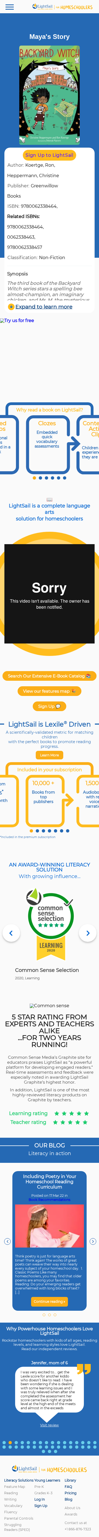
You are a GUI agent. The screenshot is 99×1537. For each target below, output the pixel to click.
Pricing (70, 1493)
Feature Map (14, 1487)
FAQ (68, 1487)
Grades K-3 (43, 1493)
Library (70, 1480)
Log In (39, 1499)
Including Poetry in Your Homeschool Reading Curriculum (49, 1182)
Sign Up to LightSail (49, 155)
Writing (10, 1499)
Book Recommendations (49, 1200)
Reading (11, 1493)
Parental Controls (18, 1518)
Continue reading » (49, 1301)
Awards (71, 1514)
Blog (68, 1499)
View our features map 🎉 (49, 691)
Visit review (49, 1425)
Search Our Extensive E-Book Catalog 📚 (49, 676)
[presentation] (7, 1241)
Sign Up (40, 1506)
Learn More (49, 755)
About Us (72, 1508)
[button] (34, 478)
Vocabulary (13, 1506)
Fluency (10, 1512)
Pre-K (39, 1487)
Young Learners (47, 1480)
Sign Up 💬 (49, 706)
